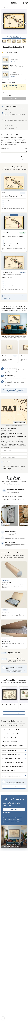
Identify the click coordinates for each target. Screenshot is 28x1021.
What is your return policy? (8, 770)
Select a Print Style (14, 98)
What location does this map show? (10, 729)
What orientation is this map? (9, 737)
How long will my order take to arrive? (11, 758)
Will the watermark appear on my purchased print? (12, 746)
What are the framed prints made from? (11, 754)
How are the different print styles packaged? (12, 762)
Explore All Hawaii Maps (14, 712)
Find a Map (14, 809)
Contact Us (14, 786)
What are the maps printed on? (9, 750)
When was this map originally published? (11, 733)
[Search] (24, 3)
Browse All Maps (6, 812)
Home (3, 7)
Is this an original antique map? (9, 741)
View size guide (23, 79)
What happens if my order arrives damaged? (12, 766)
